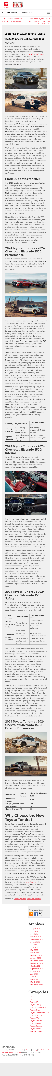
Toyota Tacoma (36, 1026)
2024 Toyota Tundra (36, 54)
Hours (19, 1052)
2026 (32, 996)
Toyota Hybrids (36, 1015)
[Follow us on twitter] (40, 914)
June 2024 (34, 976)
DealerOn (20, 1050)
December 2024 (36, 960)
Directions (27, 12)
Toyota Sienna (35, 1023)
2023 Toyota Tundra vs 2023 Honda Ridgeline (12, 19)
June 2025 (34, 947)
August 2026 (35, 928)
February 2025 (36, 955)
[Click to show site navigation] (48, 13)
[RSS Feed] (31, 914)
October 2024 (35, 966)
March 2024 (35, 982)
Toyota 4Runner (36, 1002)
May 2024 (34, 979)
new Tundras (31, 882)
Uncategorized (20, 898)
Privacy (34, 1050)
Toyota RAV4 (35, 1018)
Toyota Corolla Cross (38, 1007)
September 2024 (36, 968)
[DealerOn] (8, 1046)
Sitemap (28, 1050)
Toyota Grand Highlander (40, 1012)
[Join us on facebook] (36, 914)
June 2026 (34, 934)
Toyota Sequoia (36, 1020)
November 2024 (36, 963)
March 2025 (35, 952)
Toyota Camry (35, 1004)
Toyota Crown (35, 1010)
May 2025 (34, 950)
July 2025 (34, 944)
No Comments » (34, 898)
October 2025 (35, 936)
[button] (10, 12)
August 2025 (35, 942)
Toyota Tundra (35, 1028)
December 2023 (36, 984)
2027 (32, 999)
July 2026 (34, 931)
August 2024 (35, 971)
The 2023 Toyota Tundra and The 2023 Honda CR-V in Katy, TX (39, 21)
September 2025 (36, 939)
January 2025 (35, 958)
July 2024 (34, 974)
